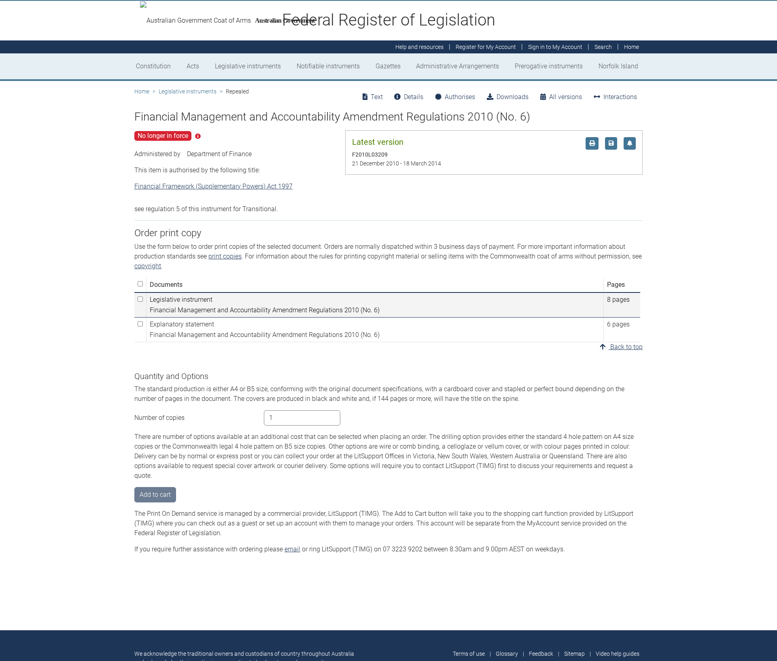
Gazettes (388, 66)
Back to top (626, 347)
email (292, 549)
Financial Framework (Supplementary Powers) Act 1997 (213, 186)
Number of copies (159, 418)
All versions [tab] (565, 97)
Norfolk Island (618, 66)
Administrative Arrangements (457, 66)
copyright (147, 266)
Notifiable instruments (328, 66)
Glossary (507, 653)
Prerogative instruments (549, 66)
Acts (193, 66)
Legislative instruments (248, 66)
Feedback (541, 653)
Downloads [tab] (513, 97)
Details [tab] (413, 97)
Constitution (153, 66)
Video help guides (617, 653)
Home (141, 91)
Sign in (555, 47)
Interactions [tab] (620, 97)
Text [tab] (377, 97)
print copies (225, 256)
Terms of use (469, 653)
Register (486, 47)
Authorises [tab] (460, 97)
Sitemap (574, 653)
